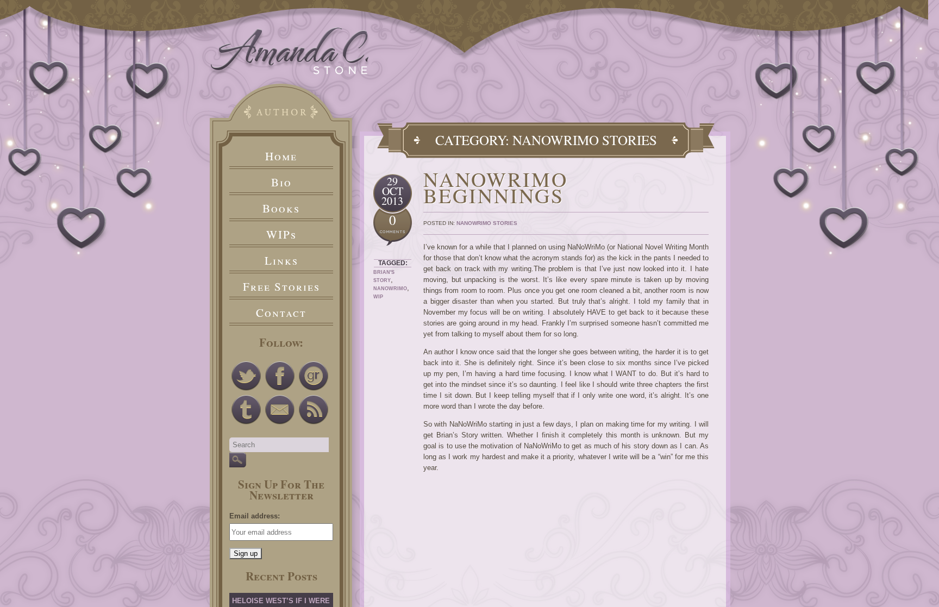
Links (281, 260)
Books (281, 208)
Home (281, 156)
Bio (281, 182)
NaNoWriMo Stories (486, 223)
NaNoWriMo (390, 288)
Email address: (254, 516)
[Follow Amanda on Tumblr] (246, 409)
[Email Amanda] (280, 409)
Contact (281, 312)
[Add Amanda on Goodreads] (313, 376)
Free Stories (281, 286)
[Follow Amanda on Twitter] (246, 376)
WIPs (281, 234)
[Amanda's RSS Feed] (313, 409)
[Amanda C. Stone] (290, 72)
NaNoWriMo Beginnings (495, 187)
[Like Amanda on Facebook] (280, 376)
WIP (378, 296)
